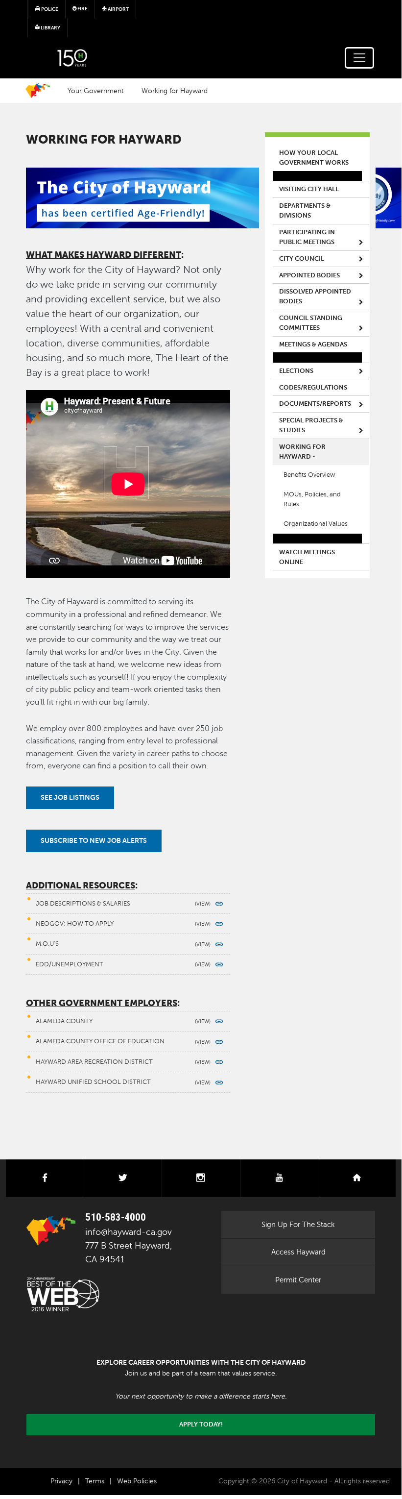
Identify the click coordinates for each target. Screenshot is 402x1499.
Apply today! (201, 1424)
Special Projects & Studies (311, 425)
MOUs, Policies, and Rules (312, 499)
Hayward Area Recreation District (94, 1061)
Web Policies (137, 1481)
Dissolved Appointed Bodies (315, 296)
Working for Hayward (175, 91)
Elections (296, 371)
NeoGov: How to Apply (75, 923)
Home (37, 90)
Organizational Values (316, 523)
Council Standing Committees (310, 323)
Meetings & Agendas (313, 344)
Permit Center (298, 1280)
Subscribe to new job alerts (94, 840)
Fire (82, 8)
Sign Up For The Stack (298, 1224)
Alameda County (64, 1021)
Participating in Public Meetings (307, 237)
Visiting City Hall (309, 189)
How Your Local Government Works (314, 157)
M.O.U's (47, 943)
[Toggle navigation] (359, 58)
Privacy (61, 1481)
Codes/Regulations (313, 387)
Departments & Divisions (305, 210)
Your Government (96, 91)
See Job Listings (70, 797)
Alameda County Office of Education (100, 1041)
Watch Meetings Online (307, 557)
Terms (94, 1481)
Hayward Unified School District (93, 1082)
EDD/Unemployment (69, 964)
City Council (301, 258)
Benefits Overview (309, 474)
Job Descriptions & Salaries (83, 903)
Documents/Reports (315, 403)
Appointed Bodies (309, 275)
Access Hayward (298, 1252)
